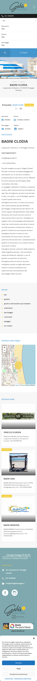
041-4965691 (9, 16)
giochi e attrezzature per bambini (17, 304)
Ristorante (5, 26)
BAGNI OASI (9, 479)
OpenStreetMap (25, 385)
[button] (34, 638)
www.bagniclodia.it (9, 153)
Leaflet (17, 385)
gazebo (7, 299)
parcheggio (8, 313)
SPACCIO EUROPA (12, 432)
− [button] (4, 350)
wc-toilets (8, 326)
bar (5, 295)
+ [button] (4, 347)
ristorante (8, 317)
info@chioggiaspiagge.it (15, 583)
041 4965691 (10, 578)
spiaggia (7, 321)
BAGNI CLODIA (15, 141)
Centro (22, 82)
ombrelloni (8, 308)
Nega (18, 669)
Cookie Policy (9, 678)
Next (35, 67)
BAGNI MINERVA (11, 525)
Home (14, 82)
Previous (1, 67)
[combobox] (18, 21)
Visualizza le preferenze (18, 674)
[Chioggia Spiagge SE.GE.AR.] (18, 11)
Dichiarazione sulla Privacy (22, 678)
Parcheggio (5, 42)
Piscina (4, 34)
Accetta (19, 663)
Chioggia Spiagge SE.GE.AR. (18, 555)
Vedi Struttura (18, 424)
